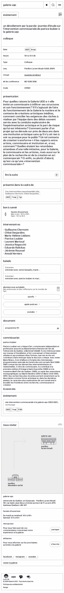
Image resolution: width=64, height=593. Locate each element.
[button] (46, 5)
